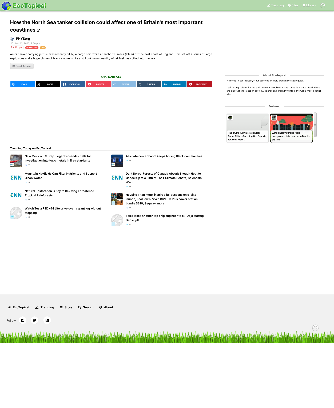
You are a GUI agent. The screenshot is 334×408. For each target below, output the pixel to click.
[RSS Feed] (47, 320)
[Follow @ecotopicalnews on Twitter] (34, 320)
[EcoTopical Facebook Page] (22, 320)
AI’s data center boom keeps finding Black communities (164, 156)
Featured (274, 106)
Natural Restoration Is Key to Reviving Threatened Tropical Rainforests (59, 193)
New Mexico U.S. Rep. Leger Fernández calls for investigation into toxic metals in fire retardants (58, 158)
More (309, 5)
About (108, 307)
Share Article (111, 76)
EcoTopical (20, 307)
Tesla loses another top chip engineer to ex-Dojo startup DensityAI (165, 218)
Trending (277, 5)
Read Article (23, 66)
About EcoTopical (274, 75)
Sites (295, 5)
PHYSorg (23, 39)
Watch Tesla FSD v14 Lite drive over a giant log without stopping (63, 211)
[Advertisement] (111, 117)
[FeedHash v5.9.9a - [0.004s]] (315, 328)
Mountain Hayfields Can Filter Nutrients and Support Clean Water (61, 176)
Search (88, 307)
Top (43, 47)
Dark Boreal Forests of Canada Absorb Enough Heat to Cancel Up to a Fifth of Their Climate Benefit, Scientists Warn (164, 178)
